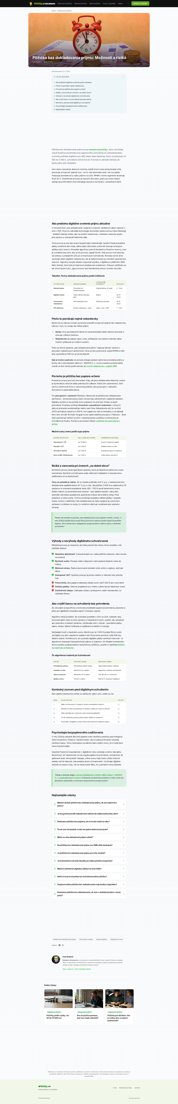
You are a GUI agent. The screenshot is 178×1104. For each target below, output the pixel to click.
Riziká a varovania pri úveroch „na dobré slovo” (73, 93)
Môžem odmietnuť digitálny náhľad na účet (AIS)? (79, 869)
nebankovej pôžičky (98, 149)
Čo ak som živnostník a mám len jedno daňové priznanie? (82, 829)
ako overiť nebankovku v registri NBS (100, 366)
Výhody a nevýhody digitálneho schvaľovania (72, 96)
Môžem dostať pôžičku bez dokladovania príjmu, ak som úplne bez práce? (87, 804)
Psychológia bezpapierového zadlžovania (70, 106)
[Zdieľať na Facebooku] (59, 945)
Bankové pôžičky (81, 3)
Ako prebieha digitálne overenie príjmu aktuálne (73, 82)
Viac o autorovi (68, 969)
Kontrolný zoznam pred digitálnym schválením (72, 103)
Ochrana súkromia (134, 1098)
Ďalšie (120, 3)
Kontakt (137, 1088)
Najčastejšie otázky (62, 109)
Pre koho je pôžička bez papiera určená (70, 89)
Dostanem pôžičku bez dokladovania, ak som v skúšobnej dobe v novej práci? (89, 893)
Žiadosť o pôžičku (140, 3)
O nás (115, 1088)
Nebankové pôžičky (65, 3)
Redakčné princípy (125, 1088)
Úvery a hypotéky (109, 3)
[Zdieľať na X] (63, 945)
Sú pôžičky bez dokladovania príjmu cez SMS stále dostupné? (85, 845)
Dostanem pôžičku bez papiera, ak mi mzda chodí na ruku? (83, 821)
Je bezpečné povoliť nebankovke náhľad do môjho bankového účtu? (87, 814)
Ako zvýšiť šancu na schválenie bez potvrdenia (72, 99)
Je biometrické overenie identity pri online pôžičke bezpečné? (85, 861)
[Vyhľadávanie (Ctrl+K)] (128, 3)
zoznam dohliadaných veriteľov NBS (91, 775)
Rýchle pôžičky (94, 3)
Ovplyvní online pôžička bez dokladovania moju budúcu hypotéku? (87, 884)
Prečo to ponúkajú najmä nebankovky (69, 86)
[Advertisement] (89, 130)
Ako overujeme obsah (83, 969)
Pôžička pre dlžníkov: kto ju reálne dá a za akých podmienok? (118, 1018)
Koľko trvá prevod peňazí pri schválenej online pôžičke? (82, 876)
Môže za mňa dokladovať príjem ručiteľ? (75, 837)
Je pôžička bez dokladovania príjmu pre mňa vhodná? (81, 853)
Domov (54, 11)
